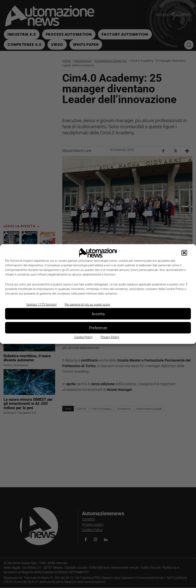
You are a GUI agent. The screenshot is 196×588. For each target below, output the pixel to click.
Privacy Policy (110, 337)
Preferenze (98, 327)
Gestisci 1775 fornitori (41, 304)
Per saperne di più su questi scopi (87, 304)
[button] (184, 252)
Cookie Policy (83, 337)
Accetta (98, 313)
